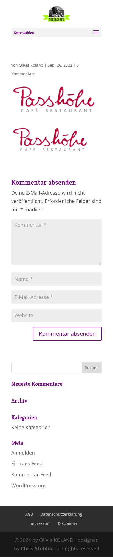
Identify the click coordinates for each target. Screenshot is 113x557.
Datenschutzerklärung (61, 514)
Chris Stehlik (36, 548)
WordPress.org (28, 485)
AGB (29, 514)
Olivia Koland (31, 65)
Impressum (40, 523)
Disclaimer (67, 523)
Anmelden (23, 452)
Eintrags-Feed (27, 463)
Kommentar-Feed (31, 474)
